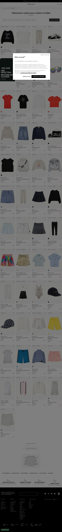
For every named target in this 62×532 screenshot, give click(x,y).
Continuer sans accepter (45, 54)
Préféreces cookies (27, 76)
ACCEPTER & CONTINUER (38, 76)
